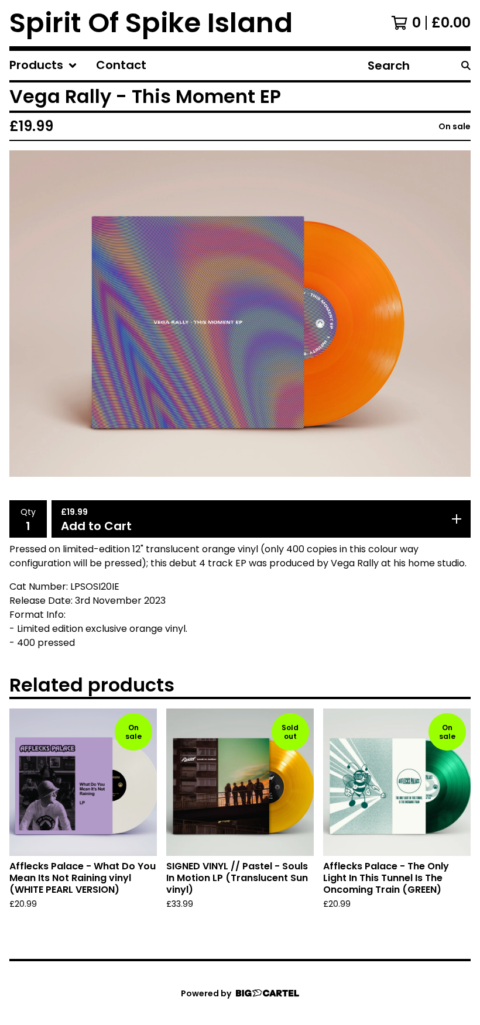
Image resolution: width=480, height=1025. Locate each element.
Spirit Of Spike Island (151, 23)
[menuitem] (43, 65)
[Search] (466, 65)
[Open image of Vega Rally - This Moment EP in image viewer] (240, 313)
